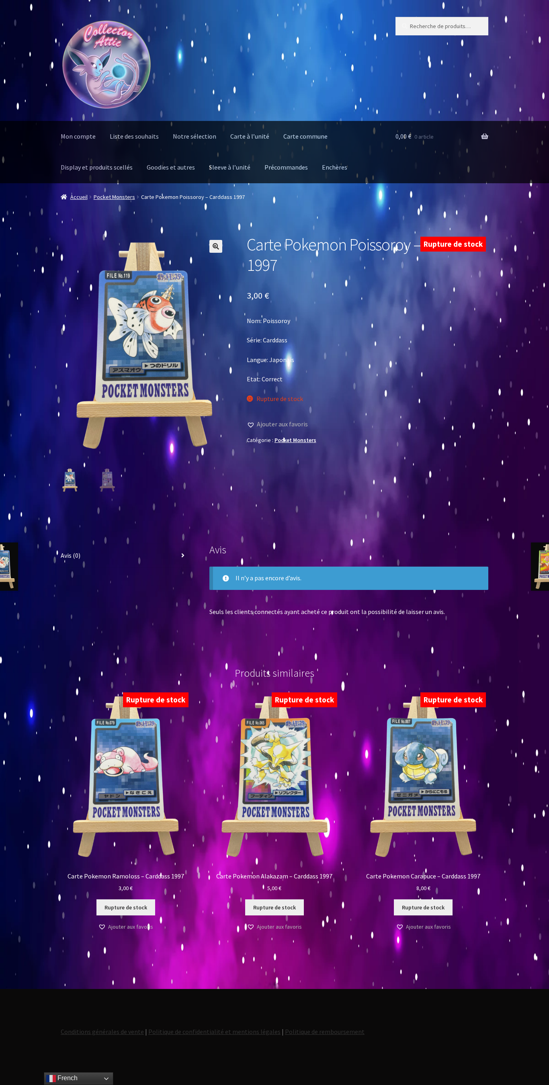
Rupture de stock (125, 907)
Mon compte (78, 136)
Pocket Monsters (114, 197)
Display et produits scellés (97, 167)
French (67, 1078)
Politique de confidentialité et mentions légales (214, 1032)
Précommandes (286, 167)
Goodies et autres (171, 167)
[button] (215, 246)
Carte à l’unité (249, 136)
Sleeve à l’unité (229, 167)
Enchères (334, 167)
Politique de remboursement (325, 1032)
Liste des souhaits (134, 136)
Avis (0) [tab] (70, 555)
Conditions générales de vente (102, 1032)
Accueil (79, 197)
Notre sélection (194, 136)
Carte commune (305, 136)
